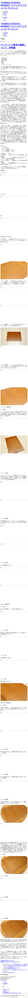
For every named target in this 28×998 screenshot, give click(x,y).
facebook (5, 17)
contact (4, 990)
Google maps (3, 980)
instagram (5, 18)
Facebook (5, 982)
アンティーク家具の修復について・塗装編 (17, 964)
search (4, 20)
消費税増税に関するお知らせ (7, 960)
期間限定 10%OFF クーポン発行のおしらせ (11, 961)
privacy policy (6, 991)
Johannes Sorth (11, 972)
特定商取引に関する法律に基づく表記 (12, 993)
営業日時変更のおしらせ (13, 968)
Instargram (5, 983)
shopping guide (6, 989)
